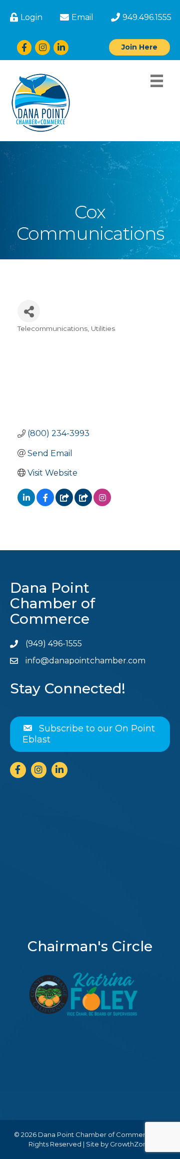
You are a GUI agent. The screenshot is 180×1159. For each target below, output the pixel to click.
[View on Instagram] (102, 503)
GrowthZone (131, 1144)
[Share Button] (29, 311)
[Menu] (157, 81)
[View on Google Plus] (83, 503)
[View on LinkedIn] (26, 503)
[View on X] (64, 503)
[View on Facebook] (45, 503)
